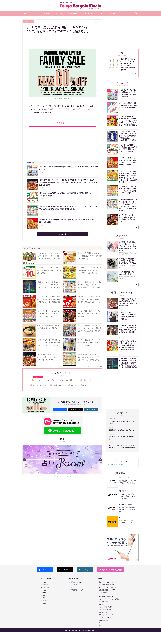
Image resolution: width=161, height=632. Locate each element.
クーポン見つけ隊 (60, 380)
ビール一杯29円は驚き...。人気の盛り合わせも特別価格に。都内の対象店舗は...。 (89, 313)
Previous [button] (24, 459)
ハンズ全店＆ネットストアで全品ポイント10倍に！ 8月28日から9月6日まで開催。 (49, 270)
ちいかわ (73, 385)
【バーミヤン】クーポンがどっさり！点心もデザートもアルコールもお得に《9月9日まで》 (48, 313)
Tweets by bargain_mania (115, 464)
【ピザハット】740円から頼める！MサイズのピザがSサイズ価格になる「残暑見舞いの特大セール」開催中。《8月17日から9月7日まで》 (90, 302)
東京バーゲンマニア (80, 5)
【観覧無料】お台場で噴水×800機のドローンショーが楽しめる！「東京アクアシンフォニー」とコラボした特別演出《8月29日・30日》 (48, 287)
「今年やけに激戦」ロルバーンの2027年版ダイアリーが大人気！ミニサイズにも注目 (89, 342)
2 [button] (57, 476)
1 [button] (54, 476)
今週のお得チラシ (58, 385)
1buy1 (74, 380)
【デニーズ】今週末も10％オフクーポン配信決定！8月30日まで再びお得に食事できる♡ (90, 256)
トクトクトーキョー (39, 385)
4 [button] (64, 476)
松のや (85, 380)
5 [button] (67, 476)
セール (28, 21)
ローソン (86, 385)
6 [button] (71, 476)
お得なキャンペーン (41, 380)
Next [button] (100, 459)
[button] (25, 13)
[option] (62, 460)
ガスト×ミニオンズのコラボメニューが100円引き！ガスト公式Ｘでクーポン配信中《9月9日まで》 (90, 270)
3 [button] (61, 476)
